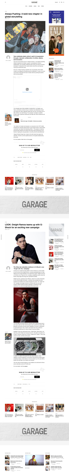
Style (6, 11)
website (25, 366)
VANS (30, 157)
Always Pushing (20, 157)
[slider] (30, 464)
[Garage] (34, 2)
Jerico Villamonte (8, 60)
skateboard (24, 157)
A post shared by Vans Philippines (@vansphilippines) (27, 105)
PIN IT (30, 346)
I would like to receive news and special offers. (30, 152)
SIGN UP (37, 376)
